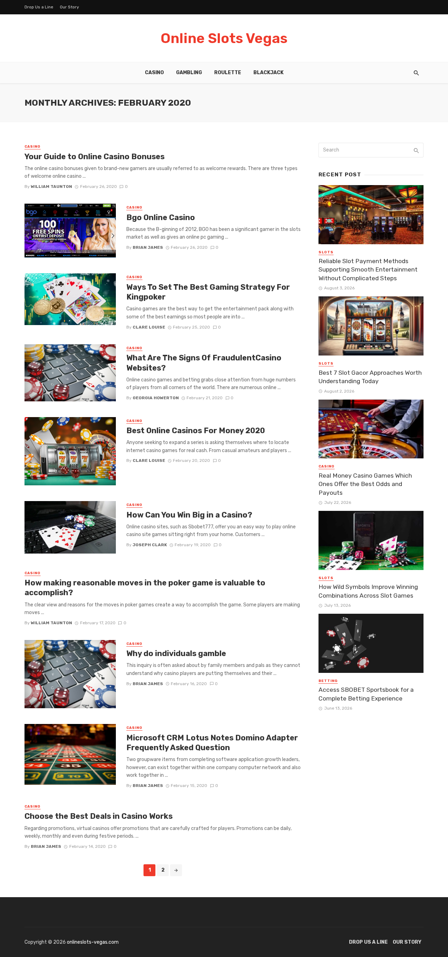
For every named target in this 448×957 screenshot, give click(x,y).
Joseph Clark (150, 544)
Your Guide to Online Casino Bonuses (94, 156)
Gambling (189, 73)
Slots (326, 252)
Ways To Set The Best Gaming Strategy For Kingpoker (208, 292)
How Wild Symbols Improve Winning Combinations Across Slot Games (368, 591)
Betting (328, 681)
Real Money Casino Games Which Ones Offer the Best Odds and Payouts (365, 484)
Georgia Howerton (156, 397)
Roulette (227, 73)
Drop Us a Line (38, 7)
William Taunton (51, 186)
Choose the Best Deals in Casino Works (98, 816)
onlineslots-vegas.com (93, 942)
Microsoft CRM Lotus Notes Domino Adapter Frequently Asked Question (212, 742)
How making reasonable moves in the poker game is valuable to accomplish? (144, 587)
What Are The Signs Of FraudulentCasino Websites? (203, 362)
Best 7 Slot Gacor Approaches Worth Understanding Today (370, 377)
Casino (154, 73)
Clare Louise (149, 327)
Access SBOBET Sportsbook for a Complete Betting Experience (366, 694)
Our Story (69, 7)
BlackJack (268, 73)
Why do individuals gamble (176, 653)
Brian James (148, 247)
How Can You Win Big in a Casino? (189, 515)
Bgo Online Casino (160, 217)
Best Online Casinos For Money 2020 (195, 430)
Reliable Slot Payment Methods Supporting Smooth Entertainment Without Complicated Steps (368, 270)
